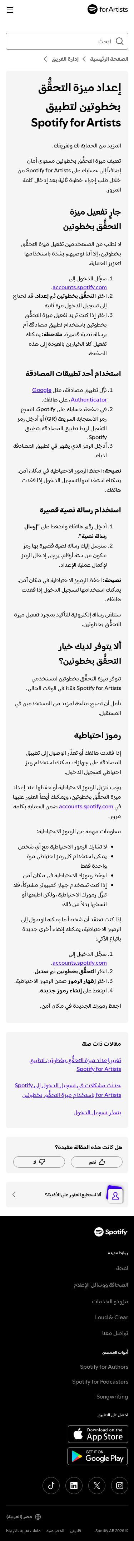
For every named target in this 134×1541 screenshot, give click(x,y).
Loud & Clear (111, 1317)
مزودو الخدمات (110, 1301)
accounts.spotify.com (80, 287)
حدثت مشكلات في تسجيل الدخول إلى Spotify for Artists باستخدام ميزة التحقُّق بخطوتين (68, 1090)
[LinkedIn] (74, 1485)
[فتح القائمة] (10, 10)
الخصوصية (55, 1531)
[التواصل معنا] (16, 1194)
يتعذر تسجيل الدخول (97, 1112)
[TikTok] (51, 1485)
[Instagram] (119, 1485)
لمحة (122, 1268)
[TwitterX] (96, 1485)
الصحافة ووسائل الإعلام (101, 1284)
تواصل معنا (115, 1333)
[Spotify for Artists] (108, 10)
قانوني (75, 1531)
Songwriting (112, 1396)
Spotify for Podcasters (100, 1381)
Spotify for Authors (104, 1366)
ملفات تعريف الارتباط (23, 1531)
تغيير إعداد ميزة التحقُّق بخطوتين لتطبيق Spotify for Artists (75, 1064)
